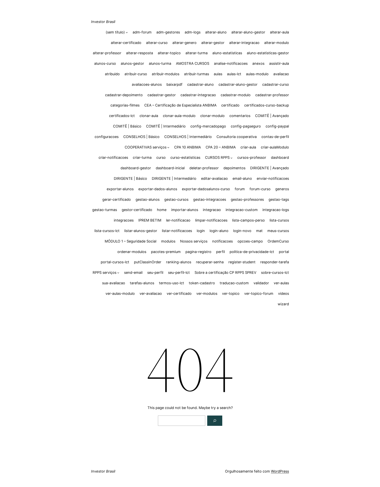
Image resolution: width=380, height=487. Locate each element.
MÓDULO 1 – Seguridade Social (130, 241)
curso (161, 157)
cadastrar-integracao (198, 95)
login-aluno (219, 231)
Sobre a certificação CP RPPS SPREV (225, 272)
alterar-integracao (244, 43)
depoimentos (234, 168)
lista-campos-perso (248, 220)
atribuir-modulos (165, 74)
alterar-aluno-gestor (248, 32)
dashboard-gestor (136, 168)
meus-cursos (278, 231)
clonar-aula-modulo (179, 116)
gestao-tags (279, 199)
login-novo (242, 231)
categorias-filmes (125, 105)
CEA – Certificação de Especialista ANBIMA (180, 105)
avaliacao (281, 74)
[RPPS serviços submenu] (118, 273)
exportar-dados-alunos (157, 189)
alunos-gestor (132, 63)
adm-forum (142, 32)
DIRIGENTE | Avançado (269, 168)
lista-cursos (279, 220)
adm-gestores (168, 32)
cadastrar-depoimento (124, 95)
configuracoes (107, 137)
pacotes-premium (166, 252)
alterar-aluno (216, 32)
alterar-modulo (276, 43)
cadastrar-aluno (200, 84)
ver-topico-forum (258, 293)
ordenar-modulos (131, 252)
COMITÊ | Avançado (272, 116)
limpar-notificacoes (211, 220)
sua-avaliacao (113, 283)
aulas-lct (234, 74)
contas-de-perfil (275, 137)
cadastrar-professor (272, 95)
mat (259, 231)
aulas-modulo (257, 74)
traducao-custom (234, 283)
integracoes (124, 220)
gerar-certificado (116, 199)
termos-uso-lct (171, 283)
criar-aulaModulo (275, 147)
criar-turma (142, 157)
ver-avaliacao (151, 293)
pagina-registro (198, 252)
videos (283, 293)
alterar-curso (157, 43)
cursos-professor (251, 157)
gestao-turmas (104, 210)
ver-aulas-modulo (120, 293)
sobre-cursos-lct (275, 272)
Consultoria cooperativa (237, 137)
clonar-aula (149, 116)
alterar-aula (279, 32)
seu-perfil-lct (179, 272)
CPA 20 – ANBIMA (221, 147)
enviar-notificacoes (273, 178)
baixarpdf (174, 84)
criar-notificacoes (113, 157)
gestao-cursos (176, 199)
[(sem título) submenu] (127, 32)
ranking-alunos (178, 262)
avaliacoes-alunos (147, 84)
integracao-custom (242, 210)
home (161, 210)
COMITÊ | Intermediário (166, 126)
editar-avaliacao (214, 178)
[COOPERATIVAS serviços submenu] (168, 147)
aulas (218, 74)
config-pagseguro (246, 126)
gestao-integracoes (209, 199)
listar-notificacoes (177, 231)
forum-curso (260, 189)
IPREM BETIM (149, 220)
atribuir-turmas (196, 74)
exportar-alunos (120, 189)
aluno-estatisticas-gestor (268, 53)
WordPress (280, 471)
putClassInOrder (147, 262)
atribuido (112, 74)
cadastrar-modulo (236, 95)
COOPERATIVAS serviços (145, 147)
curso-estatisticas (185, 157)
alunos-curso (105, 63)
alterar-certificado (126, 43)
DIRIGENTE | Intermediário (174, 178)
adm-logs (192, 32)
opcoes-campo (250, 241)
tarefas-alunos (142, 283)
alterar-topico (169, 53)
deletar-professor (204, 168)
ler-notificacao (178, 220)
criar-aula (248, 147)
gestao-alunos (148, 199)
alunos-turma (160, 63)
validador (261, 283)
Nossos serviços (193, 241)
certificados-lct (122, 116)
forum (240, 189)
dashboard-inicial (170, 168)
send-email (133, 272)
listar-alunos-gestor (140, 231)
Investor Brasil (103, 22)
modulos (168, 241)
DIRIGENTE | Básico (130, 178)
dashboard (280, 157)
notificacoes (222, 241)
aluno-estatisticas (227, 53)
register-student (242, 262)
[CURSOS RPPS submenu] (231, 158)
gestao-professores (247, 199)
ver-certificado (179, 293)
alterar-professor (107, 53)
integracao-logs (275, 210)
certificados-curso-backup (266, 105)
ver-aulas (281, 283)
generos (282, 189)
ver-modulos (206, 293)
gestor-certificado (137, 210)
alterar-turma (196, 53)
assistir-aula (279, 63)
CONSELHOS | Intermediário (188, 137)
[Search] (214, 421)
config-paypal (277, 126)
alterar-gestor (212, 43)
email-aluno (242, 178)
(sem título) (115, 32)
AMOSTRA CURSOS (192, 63)
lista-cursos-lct (107, 231)
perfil (220, 252)
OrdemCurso (278, 241)
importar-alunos (184, 210)
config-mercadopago (208, 126)
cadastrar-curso (275, 84)
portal (284, 252)
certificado (230, 105)
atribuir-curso (135, 74)
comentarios (239, 116)
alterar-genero (184, 43)
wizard (283, 304)
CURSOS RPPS (217, 157)
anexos (258, 63)
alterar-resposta (139, 53)
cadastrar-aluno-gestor (237, 84)
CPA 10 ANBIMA (187, 147)
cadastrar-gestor (161, 95)
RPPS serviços (104, 272)
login (201, 231)
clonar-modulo (212, 116)
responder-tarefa (274, 262)
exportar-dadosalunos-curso (206, 189)
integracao (212, 210)
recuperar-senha (210, 262)
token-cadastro (202, 283)
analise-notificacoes (231, 63)
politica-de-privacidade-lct (252, 252)
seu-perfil (155, 272)
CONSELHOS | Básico (141, 137)
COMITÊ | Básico (127, 126)
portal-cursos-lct (115, 262)
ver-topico (230, 293)
